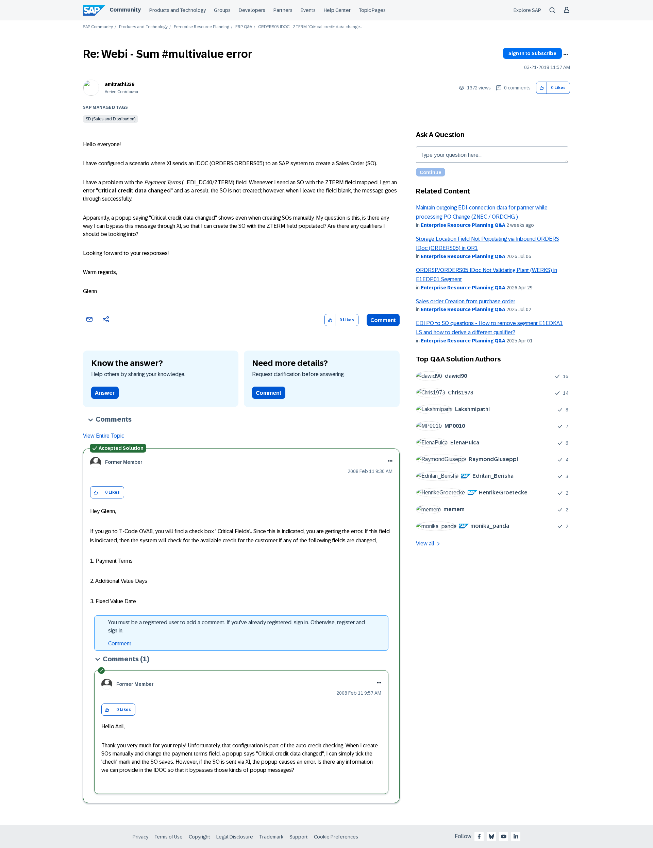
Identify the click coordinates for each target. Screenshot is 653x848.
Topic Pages (372, 10)
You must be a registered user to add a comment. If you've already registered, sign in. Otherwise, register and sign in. (236, 626)
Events (308, 10)
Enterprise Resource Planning (201, 27)
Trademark (271, 836)
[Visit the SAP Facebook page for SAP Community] (479, 836)
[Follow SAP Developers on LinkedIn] (516, 836)
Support (298, 836)
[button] (541, 88)
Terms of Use (168, 836)
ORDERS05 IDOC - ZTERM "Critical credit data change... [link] (310, 27)
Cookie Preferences (336, 836)
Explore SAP (527, 10)
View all (425, 543)
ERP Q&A (243, 27)
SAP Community (98, 27)
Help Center (337, 10)
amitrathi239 (119, 84)
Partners (282, 10)
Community (125, 10)
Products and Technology (177, 10)
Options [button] (565, 54)
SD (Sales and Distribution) (110, 119)
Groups (222, 10)
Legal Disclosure (234, 836)
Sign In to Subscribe (532, 53)
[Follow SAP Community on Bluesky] (491, 836)
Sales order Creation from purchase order (465, 301)
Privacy (140, 836)
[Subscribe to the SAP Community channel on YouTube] (503, 836)
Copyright (199, 836)
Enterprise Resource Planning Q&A (463, 225)
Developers (252, 10)
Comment (383, 320)
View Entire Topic (103, 436)
